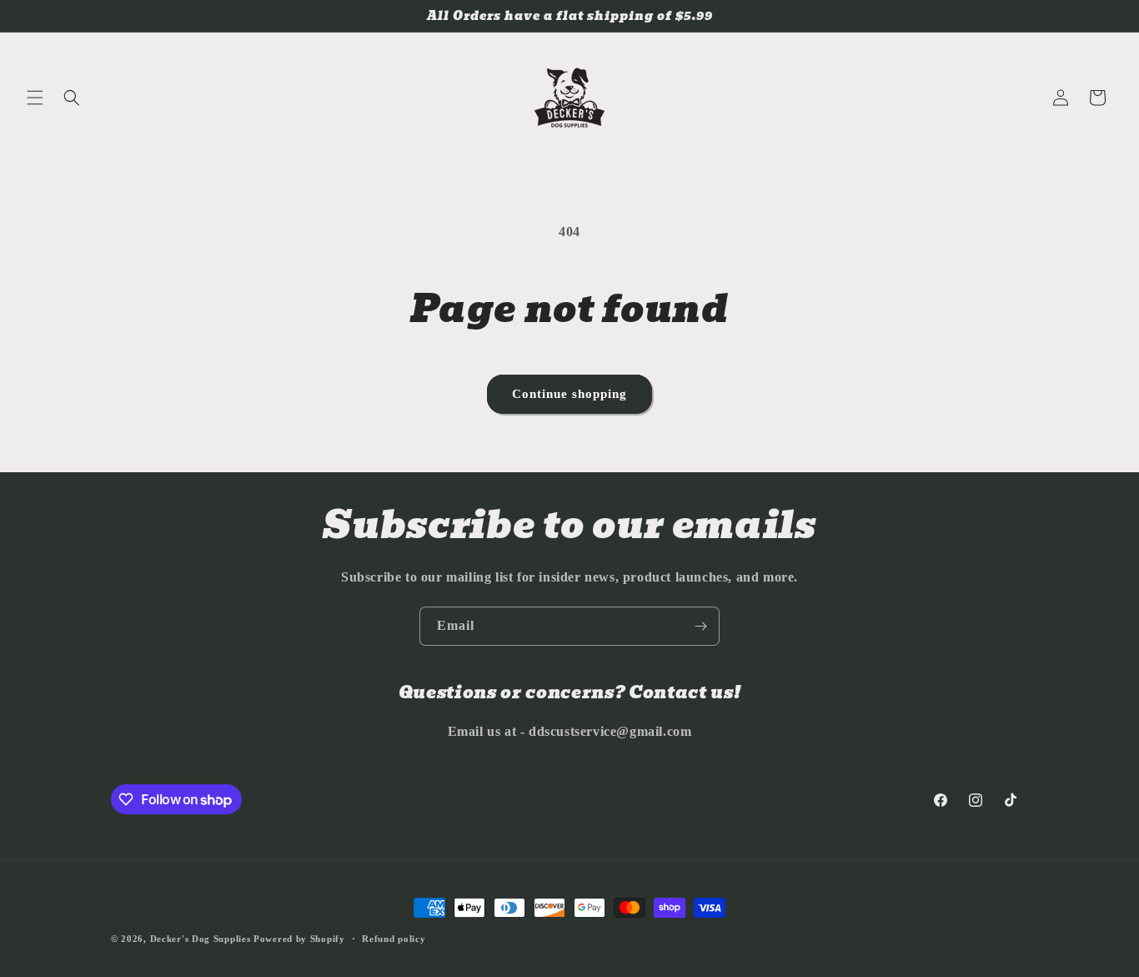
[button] (35, 97)
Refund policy (393, 939)
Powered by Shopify (299, 939)
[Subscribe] (700, 626)
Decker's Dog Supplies (200, 939)
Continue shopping (569, 393)
